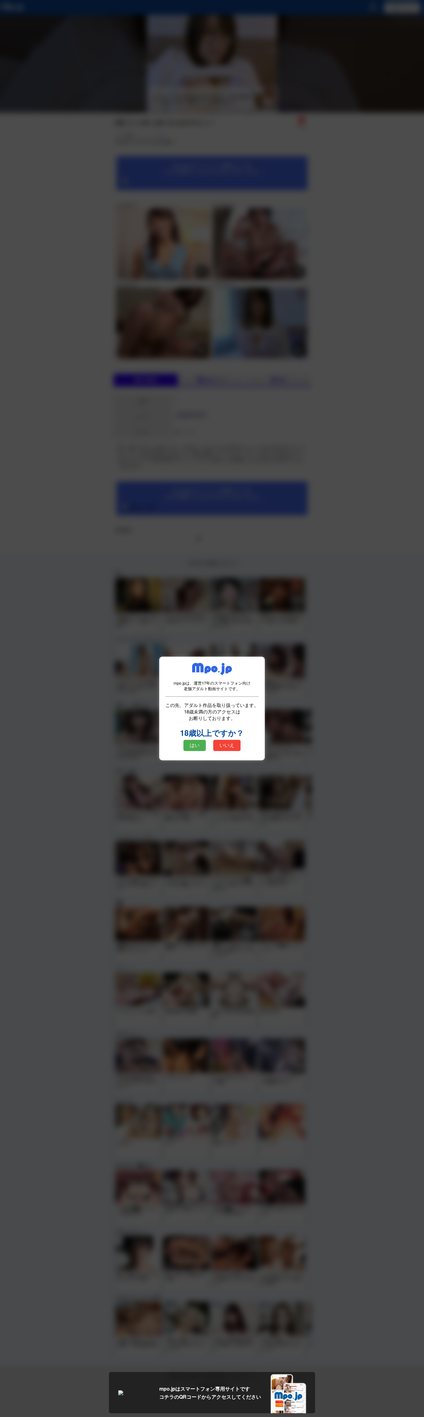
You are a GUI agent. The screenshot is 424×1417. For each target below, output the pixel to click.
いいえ (226, 745)
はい (195, 745)
